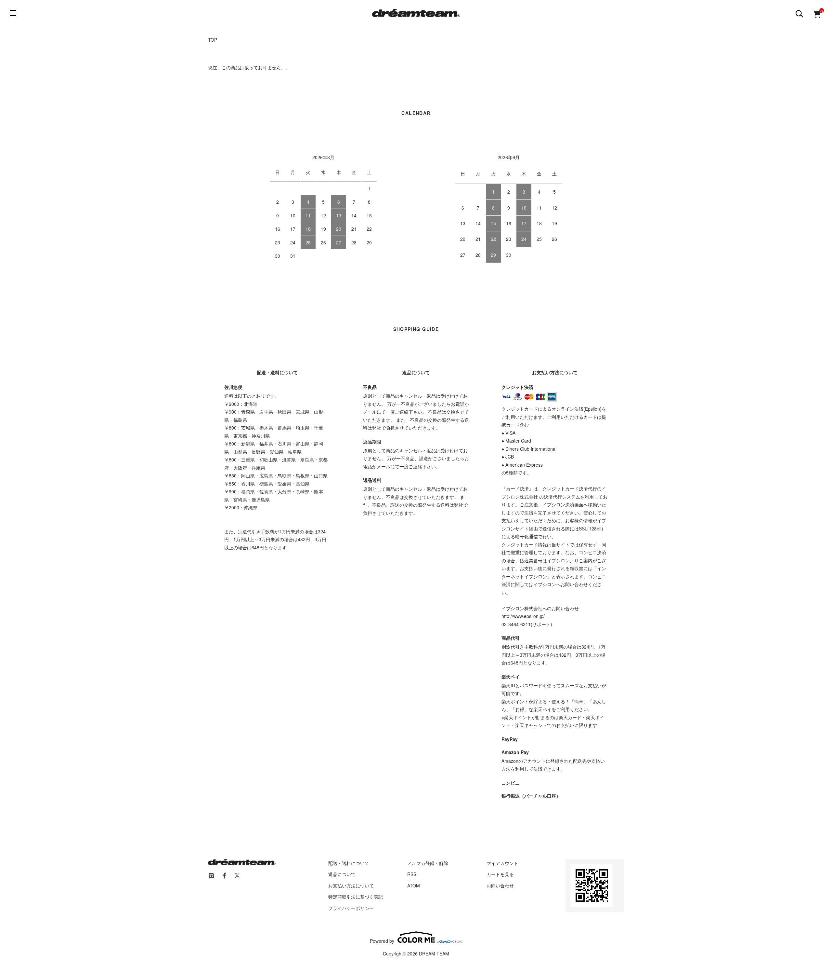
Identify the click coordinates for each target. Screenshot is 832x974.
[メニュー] (13, 13)
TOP (212, 39)
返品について (342, 874)
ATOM (413, 885)
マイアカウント (502, 863)
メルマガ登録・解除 (427, 863)
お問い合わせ (500, 885)
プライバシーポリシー (351, 908)
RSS (411, 874)
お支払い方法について (351, 885)
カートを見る (500, 874)
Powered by (382, 940)
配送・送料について (348, 863)
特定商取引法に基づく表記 (355, 896)
